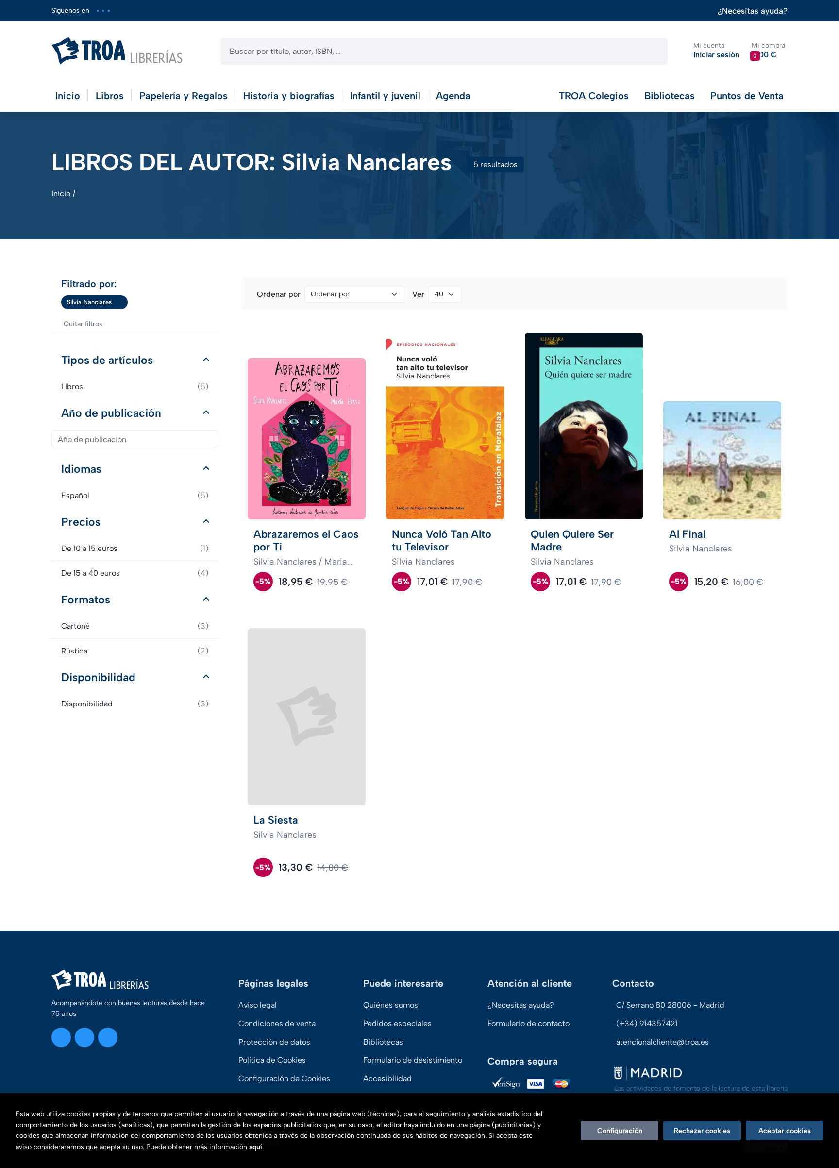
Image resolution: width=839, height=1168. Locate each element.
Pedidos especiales (397, 1023)
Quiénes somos (390, 1005)
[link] (120, 302)
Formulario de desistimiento (412, 1060)
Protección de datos (274, 1042)
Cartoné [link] (134, 626)
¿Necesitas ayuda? (753, 11)
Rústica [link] (134, 650)
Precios (81, 522)
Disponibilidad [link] (134, 703)
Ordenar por (279, 294)
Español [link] (134, 495)
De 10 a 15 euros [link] (134, 548)
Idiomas (81, 469)
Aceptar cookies (784, 1130)
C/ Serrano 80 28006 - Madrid (670, 1005)
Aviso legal (257, 1005)
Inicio (60, 193)
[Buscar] (652, 51)
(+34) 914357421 (647, 1023)
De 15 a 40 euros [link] (134, 573)
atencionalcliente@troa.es (662, 1042)
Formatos (85, 599)
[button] (768, 50)
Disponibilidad (98, 677)
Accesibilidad (387, 1078)
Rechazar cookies (702, 1130)
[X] (103, 10)
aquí (255, 1147)
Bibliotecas (669, 96)
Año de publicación (111, 413)
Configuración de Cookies (284, 1078)
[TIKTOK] (108, 10)
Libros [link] (134, 386)
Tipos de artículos (107, 360)
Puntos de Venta (747, 96)
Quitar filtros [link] (83, 324)
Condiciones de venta (277, 1023)
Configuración (619, 1130)
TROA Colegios (594, 96)
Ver (418, 294)
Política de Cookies (272, 1060)
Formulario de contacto (528, 1023)
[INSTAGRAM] (98, 10)
